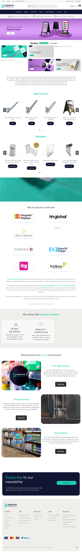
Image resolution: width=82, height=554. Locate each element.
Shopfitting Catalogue (69, 526)
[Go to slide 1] (4, 110)
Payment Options (24, 515)
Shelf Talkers (23, 78)
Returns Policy (23, 523)
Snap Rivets (61, 83)
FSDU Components (52, 78)
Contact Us (8, 525)
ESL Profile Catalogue (69, 519)
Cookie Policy (52, 520)
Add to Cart (13, 166)
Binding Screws (50, 83)
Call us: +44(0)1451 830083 (18, 1)
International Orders (24, 520)
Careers (7, 520)
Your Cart (36, 519)
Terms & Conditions (53, 515)
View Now (60, 384)
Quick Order (77, 1)
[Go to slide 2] (77, 110)
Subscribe (66, 483)
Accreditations (9, 517)
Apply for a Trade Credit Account (65, 16)
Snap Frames (37, 83)
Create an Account (70, 1)
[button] (41, 29)
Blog (6, 523)
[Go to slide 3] (42, 129)
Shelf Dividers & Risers (36, 78)
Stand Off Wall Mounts (23, 83)
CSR (6, 515)
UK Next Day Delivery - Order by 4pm (20, 16)
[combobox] (42, 6)
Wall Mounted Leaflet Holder (50, 160)
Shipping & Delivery (24, 517)
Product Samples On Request (43, 16)
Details (12, 123)
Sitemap (7, 528)
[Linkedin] (77, 547)
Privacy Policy (52, 517)
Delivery (8, 1)
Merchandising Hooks (67, 78)
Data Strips (12, 78)
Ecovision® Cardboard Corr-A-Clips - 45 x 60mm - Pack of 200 (31, 162)
